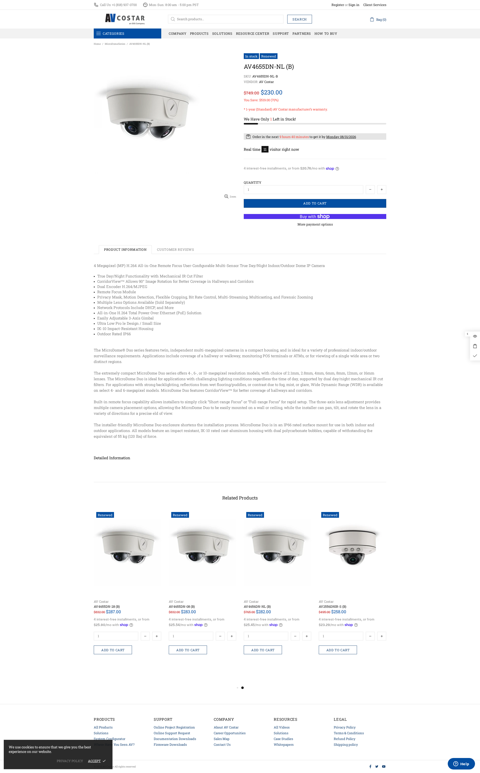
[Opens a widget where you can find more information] (461, 764)
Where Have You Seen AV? (114, 744)
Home (97, 44)
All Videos (282, 727)
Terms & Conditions (349, 733)
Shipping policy (346, 744)
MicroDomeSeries (115, 44)
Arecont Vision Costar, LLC (125, 19)
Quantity (252, 182)
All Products (103, 727)
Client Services (374, 5)
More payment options (315, 224)
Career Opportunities (230, 733)
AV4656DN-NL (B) (257, 606)
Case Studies (283, 738)
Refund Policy (345, 738)
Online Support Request (172, 733)
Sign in (354, 5)
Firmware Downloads (170, 744)
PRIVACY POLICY (70, 761)
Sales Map (222, 738)
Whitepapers (284, 744)
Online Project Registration (174, 727)
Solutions (101, 733)
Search (299, 19)
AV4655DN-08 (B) (182, 606)
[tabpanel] (277, 592)
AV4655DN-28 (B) (107, 606)
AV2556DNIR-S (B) (332, 606)
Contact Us (222, 744)
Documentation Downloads (175, 738)
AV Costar (101, 602)
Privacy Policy (345, 727)
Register (338, 5)
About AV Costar (226, 727)
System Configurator (109, 738)
